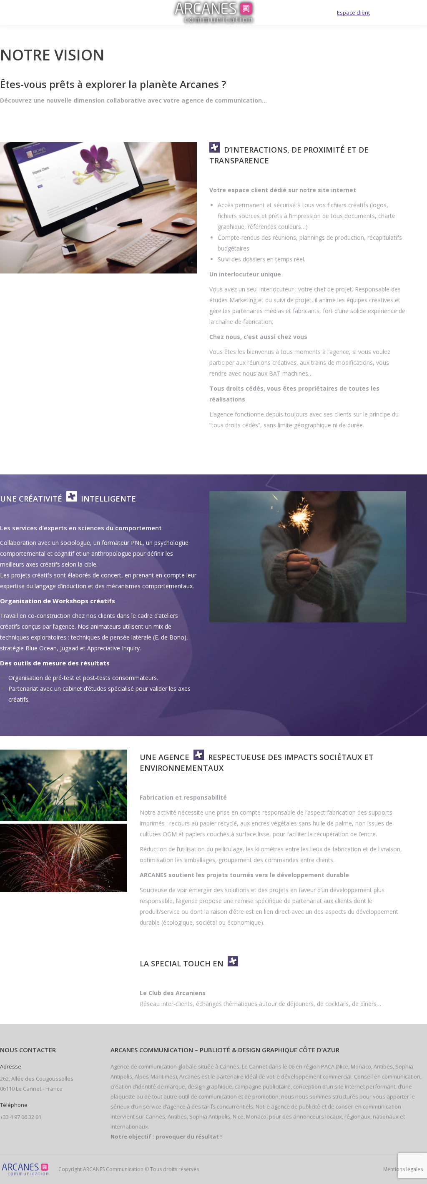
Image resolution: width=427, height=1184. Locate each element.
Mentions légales (403, 1169)
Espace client (353, 12)
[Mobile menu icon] (18, 13)
